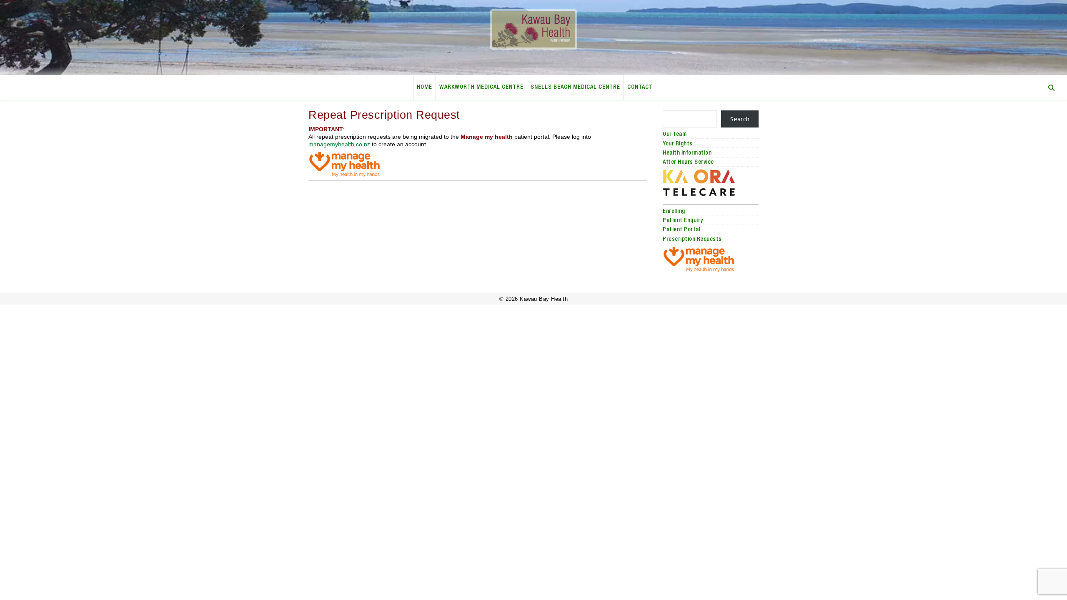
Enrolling (674, 212)
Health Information (687, 153)
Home (424, 87)
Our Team (674, 135)
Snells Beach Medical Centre (575, 87)
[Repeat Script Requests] (477, 164)
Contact (640, 87)
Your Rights (678, 144)
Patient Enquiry (683, 221)
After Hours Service (688, 162)
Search (739, 119)
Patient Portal (681, 230)
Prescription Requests (692, 239)
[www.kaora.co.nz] (711, 182)
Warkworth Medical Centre (481, 87)
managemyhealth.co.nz (339, 144)
